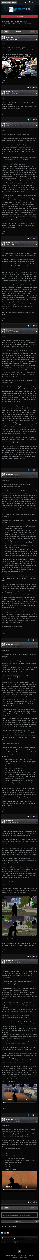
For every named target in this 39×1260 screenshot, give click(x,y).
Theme (19, 1248)
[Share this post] (36, 39)
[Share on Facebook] (5, 1233)
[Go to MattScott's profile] (3, 38)
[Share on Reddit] (8, 1233)
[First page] (2, 31)
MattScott (7, 23)
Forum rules (19, 16)
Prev (6, 31)
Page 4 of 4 (19, 31)
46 (36, 1221)
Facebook (19, 1251)
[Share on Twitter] (2, 1233)
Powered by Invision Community (19, 1257)
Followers (18, 1221)
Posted (11, 39)
